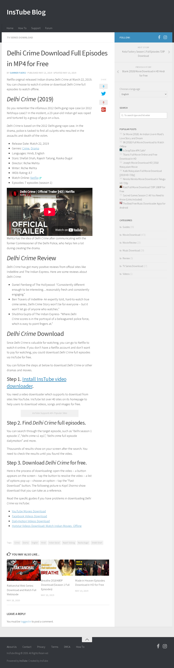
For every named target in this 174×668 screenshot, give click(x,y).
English (35, 542)
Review (126, 258)
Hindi (43, 542)
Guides (126, 227)
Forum (48, 28)
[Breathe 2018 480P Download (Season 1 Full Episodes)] (58, 568)
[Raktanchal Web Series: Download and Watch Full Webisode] (24, 570)
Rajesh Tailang (69, 542)
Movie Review (129, 242)
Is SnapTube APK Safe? (134, 150)
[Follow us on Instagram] (165, 37)
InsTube (23, 660)
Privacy (41, 646)
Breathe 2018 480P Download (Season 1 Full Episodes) (55, 585)
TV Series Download (20, 37)
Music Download (131, 250)
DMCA (67, 646)
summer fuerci (18, 72)
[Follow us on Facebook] (159, 37)
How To (22, 28)
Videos (126, 274)
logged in (26, 621)
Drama (26, 542)
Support (35, 28)
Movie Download (131, 234)
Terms (54, 646)
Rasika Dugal (83, 542)
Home (10, 28)
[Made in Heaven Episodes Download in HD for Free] (92, 568)
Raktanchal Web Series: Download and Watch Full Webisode (21, 590)
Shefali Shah (97, 542)
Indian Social (54, 542)
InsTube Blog (26, 11)
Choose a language (130, 89)
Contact (26, 646)
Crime (17, 542)
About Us (11, 646)
